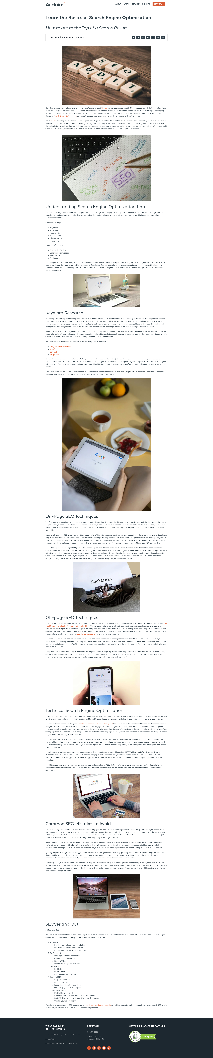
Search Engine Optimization (65, 116)
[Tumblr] (153, 37)
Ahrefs (52, 349)
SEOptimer (54, 354)
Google (104, 108)
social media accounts (86, 634)
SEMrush (53, 352)
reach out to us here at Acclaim (98, 1005)
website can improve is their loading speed (95, 724)
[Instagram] (99, 1048)
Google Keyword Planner (60, 346)
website (53, 121)
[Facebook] (133, 37)
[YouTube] (104, 1048)
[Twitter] (94, 1048)
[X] (138, 37)
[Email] (162, 37)
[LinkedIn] (148, 37)
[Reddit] (143, 37)
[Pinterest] (157, 37)
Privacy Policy (50, 1039)
